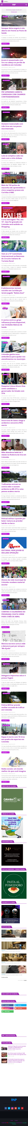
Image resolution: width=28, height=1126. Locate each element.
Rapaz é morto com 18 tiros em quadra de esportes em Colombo (13, 739)
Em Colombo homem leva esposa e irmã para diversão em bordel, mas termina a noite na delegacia (16, 1061)
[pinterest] (22, 1108)
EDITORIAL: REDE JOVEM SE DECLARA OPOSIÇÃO (12, 551)
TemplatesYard (12, 1122)
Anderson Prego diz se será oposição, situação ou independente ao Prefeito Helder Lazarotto (17, 1047)
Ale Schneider (5, 35)
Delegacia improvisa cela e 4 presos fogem (13, 676)
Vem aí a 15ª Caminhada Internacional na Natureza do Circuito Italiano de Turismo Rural (12, 257)
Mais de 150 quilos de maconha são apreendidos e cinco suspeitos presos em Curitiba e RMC (13, 189)
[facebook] (7, 1005)
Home (12, 1120)
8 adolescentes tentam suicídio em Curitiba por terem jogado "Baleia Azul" (13, 290)
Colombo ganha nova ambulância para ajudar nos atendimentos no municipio (13, 356)
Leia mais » (4, 43)
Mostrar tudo (14, 11)
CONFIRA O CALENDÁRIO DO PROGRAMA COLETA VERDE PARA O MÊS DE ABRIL (13, 614)
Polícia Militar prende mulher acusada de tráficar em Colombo (13, 707)
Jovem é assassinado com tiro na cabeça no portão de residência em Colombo (13, 62)
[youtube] (20, 1008)
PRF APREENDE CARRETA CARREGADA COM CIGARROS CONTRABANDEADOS (13, 94)
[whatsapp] (7, 1011)
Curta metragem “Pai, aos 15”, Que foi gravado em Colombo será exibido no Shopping (12, 223)
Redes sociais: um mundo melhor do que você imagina (13, 770)
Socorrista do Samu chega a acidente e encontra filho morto (13, 422)
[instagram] (7, 1008)
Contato (16, 1120)
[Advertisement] (5, 1023)
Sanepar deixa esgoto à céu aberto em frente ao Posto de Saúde (14, 30)
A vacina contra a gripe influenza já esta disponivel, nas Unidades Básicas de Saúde (13, 323)
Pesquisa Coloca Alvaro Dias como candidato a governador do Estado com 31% (13, 389)
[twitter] (20, 1005)
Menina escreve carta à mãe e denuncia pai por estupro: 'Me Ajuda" (13, 646)
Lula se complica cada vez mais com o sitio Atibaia (12, 157)
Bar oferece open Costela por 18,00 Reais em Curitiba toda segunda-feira (17, 1053)
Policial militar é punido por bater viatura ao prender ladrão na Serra (13, 520)
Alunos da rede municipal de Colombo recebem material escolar (13, 582)
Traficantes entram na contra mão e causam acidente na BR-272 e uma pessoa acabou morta (12, 488)
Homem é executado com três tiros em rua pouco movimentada (12, 126)
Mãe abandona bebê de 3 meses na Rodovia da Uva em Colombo (13, 454)
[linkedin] (19, 1108)
